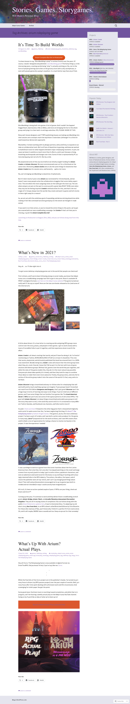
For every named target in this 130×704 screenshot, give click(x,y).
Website (105, 54)
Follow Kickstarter (108, 60)
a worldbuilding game (53, 64)
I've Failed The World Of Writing (105, 109)
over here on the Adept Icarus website (50, 281)
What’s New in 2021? (37, 252)
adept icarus (61, 257)
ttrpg (73, 555)
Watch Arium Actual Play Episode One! (49, 604)
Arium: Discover (52, 259)
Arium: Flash (61, 259)
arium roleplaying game (54, 49)
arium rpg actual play (36, 555)
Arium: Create (42, 259)
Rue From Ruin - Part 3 (102, 142)
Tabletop (40, 49)
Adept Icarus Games (18, 26)
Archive (31, 26)
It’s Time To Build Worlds (41, 44)
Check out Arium (30, 409)
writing (51, 257)
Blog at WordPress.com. (19, 700)
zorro (40, 261)
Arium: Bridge (34, 259)
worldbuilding (22, 51)
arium (67, 257)
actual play (53, 553)
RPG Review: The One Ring (104, 122)
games (35, 49)
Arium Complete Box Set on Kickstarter (49, 57)
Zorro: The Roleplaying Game (51, 261)
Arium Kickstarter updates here (34, 504)
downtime (65, 49)
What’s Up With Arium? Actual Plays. (39, 546)
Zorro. (60, 565)
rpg (61, 555)
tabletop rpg (72, 49)
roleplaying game (54, 555)
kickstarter (75, 259)
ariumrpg (68, 259)
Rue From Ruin (22, 261)
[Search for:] (116, 26)
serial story (38, 257)
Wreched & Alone (33, 261)
